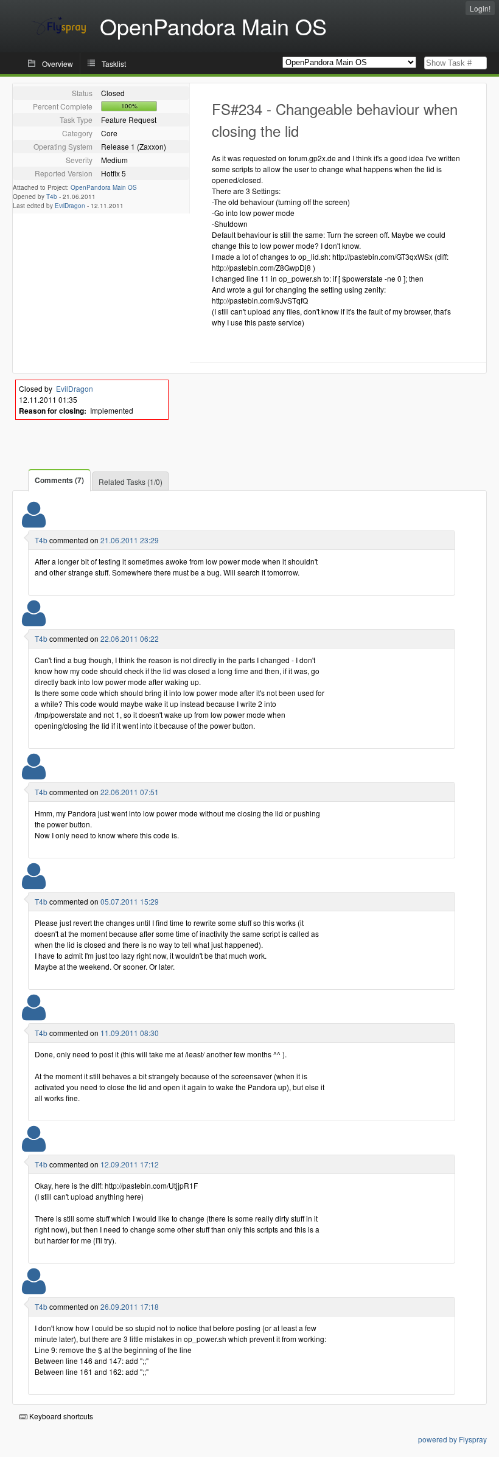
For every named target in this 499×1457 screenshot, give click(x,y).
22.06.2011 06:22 (129, 638)
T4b (51, 196)
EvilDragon (70, 205)
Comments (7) (59, 480)
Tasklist (114, 63)
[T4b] (34, 522)
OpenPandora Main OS (104, 187)
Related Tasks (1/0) (130, 481)
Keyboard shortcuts (60, 1416)
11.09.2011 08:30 (129, 1033)
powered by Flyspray (452, 1439)
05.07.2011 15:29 (129, 901)
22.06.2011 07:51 (129, 792)
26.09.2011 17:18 (129, 1306)
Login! (480, 8)
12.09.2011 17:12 (129, 1164)
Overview (57, 63)
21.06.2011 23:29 (129, 540)
